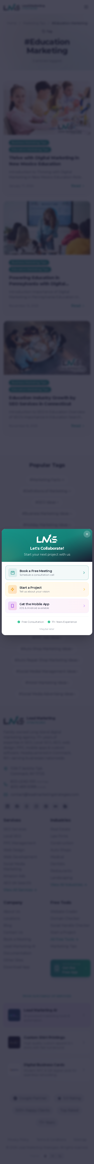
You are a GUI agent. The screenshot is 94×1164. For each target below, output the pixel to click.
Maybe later (47, 629)
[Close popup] (87, 534)
